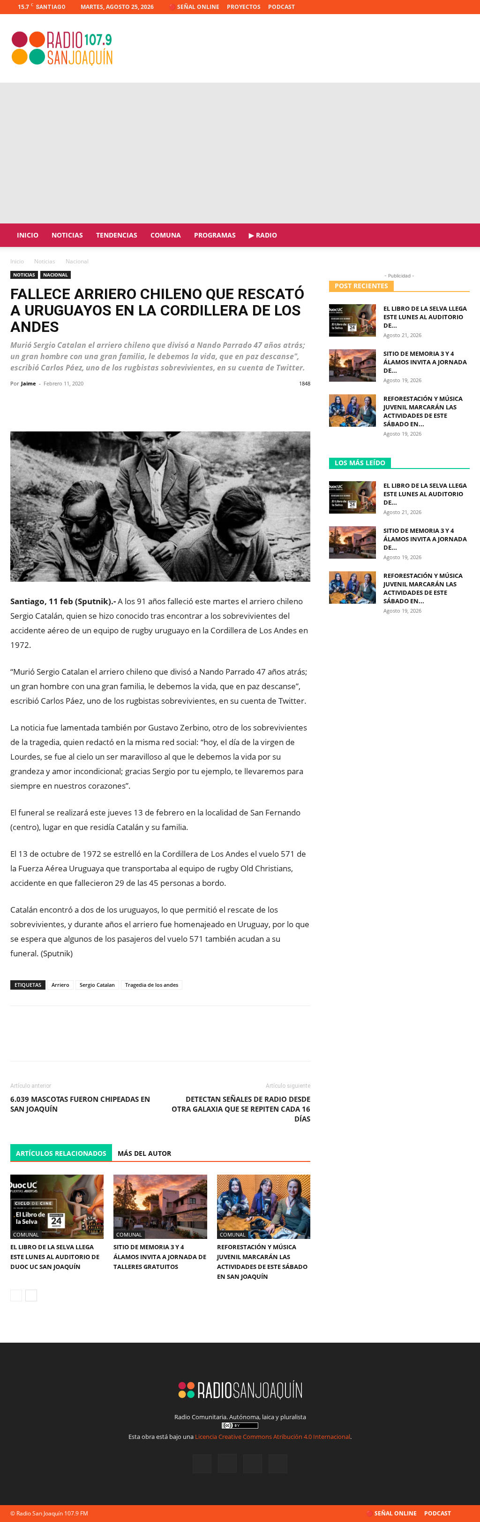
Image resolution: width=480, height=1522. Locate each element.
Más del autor (144, 1153)
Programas (215, 235)
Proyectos (244, 7)
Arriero (60, 984)
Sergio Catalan (97, 984)
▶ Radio (263, 235)
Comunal (26, 1234)
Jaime (28, 383)
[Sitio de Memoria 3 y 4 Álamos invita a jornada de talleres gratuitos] (160, 1207)
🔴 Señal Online (194, 7)
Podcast (281, 7)
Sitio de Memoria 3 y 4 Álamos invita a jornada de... (425, 362)
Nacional (55, 274)
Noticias (67, 235)
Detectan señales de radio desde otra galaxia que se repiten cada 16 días (241, 1108)
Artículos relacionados (61, 1153)
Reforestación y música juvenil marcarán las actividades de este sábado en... (423, 411)
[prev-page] (16, 1295)
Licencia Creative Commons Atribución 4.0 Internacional (272, 1436)
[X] (447, 7)
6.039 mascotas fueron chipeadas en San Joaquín (80, 1104)
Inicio (27, 235)
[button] (458, 235)
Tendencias (116, 235)
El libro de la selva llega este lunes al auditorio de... (425, 317)
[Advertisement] (240, 153)
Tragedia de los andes (151, 984)
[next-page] (31, 1295)
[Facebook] (416, 7)
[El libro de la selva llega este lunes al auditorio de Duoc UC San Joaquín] (57, 1207)
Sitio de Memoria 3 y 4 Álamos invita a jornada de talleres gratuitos (159, 1257)
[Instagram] (432, 7)
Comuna (165, 235)
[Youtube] (463, 7)
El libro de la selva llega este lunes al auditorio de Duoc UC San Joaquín (54, 1257)
